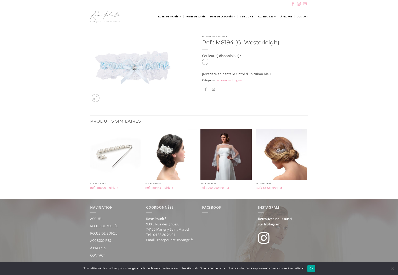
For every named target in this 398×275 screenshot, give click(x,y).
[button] (96, 98)
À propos (286, 16)
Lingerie (222, 36)
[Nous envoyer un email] (305, 4)
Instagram (272, 224)
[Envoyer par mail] (213, 89)
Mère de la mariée (221, 16)
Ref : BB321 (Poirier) (269, 188)
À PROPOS (98, 248)
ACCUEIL (96, 219)
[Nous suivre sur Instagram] (299, 4)
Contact (302, 16)
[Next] (306, 163)
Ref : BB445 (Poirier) (159, 188)
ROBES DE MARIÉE (104, 226)
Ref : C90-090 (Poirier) (215, 188)
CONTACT (97, 255)
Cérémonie (247, 16)
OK (311, 268)
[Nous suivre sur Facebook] (293, 4)
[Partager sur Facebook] (206, 89)
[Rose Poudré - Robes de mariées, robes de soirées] (117, 16)
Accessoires (265, 16)
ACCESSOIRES (100, 240)
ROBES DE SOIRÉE (104, 233)
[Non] (392, 269)
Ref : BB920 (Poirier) (104, 188)
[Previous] (90, 163)
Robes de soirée (195, 16)
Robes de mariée (168, 16)
